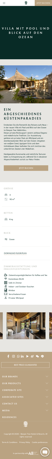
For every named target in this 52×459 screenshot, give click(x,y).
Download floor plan (15, 253)
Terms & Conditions (9, 442)
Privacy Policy (24, 442)
